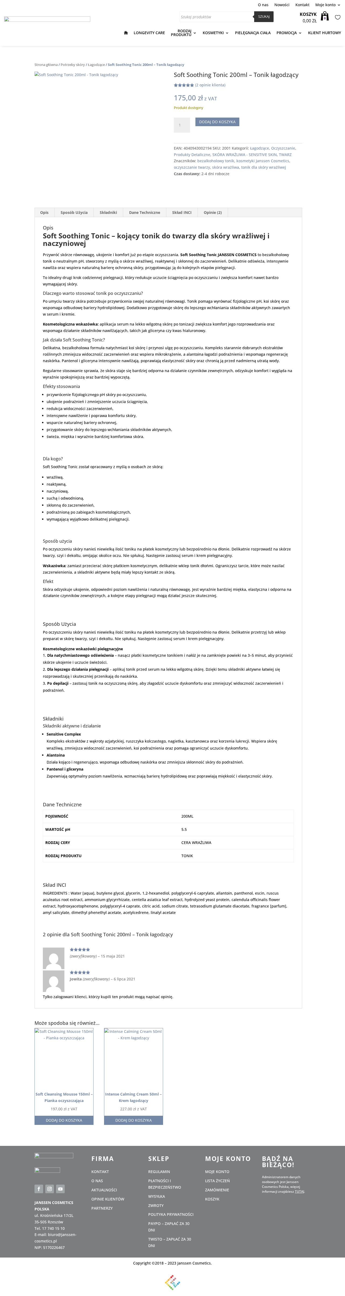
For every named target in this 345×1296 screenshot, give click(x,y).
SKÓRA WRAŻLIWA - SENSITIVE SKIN (244, 154)
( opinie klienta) (210, 84)
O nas (263, 5)
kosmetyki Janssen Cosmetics (262, 160)
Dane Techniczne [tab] (144, 212)
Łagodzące (96, 64)
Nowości (281, 5)
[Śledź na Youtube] (60, 1189)
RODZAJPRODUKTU (181, 32)
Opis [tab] (44, 212)
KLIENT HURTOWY (324, 32)
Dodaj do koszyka (217, 121)
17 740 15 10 (53, 1228)
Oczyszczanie (283, 148)
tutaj (299, 1191)
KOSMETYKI (213, 32)
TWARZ (285, 154)
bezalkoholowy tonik (215, 160)
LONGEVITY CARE (149, 32)
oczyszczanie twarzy (192, 167)
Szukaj (264, 16)
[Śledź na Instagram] (49, 1189)
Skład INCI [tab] (182, 212)
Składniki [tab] (108, 212)
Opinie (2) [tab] (213, 212)
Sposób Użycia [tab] (74, 212)
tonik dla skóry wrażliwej (263, 167)
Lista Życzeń (337, 17)
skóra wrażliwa (225, 167)
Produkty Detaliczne (192, 154)
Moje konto (325, 5)
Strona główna (46, 64)
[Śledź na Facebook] (38, 1189)
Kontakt (302, 5)
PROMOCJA (287, 32)
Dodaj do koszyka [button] (64, 1120)
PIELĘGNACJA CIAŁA (253, 32)
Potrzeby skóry (73, 64)
